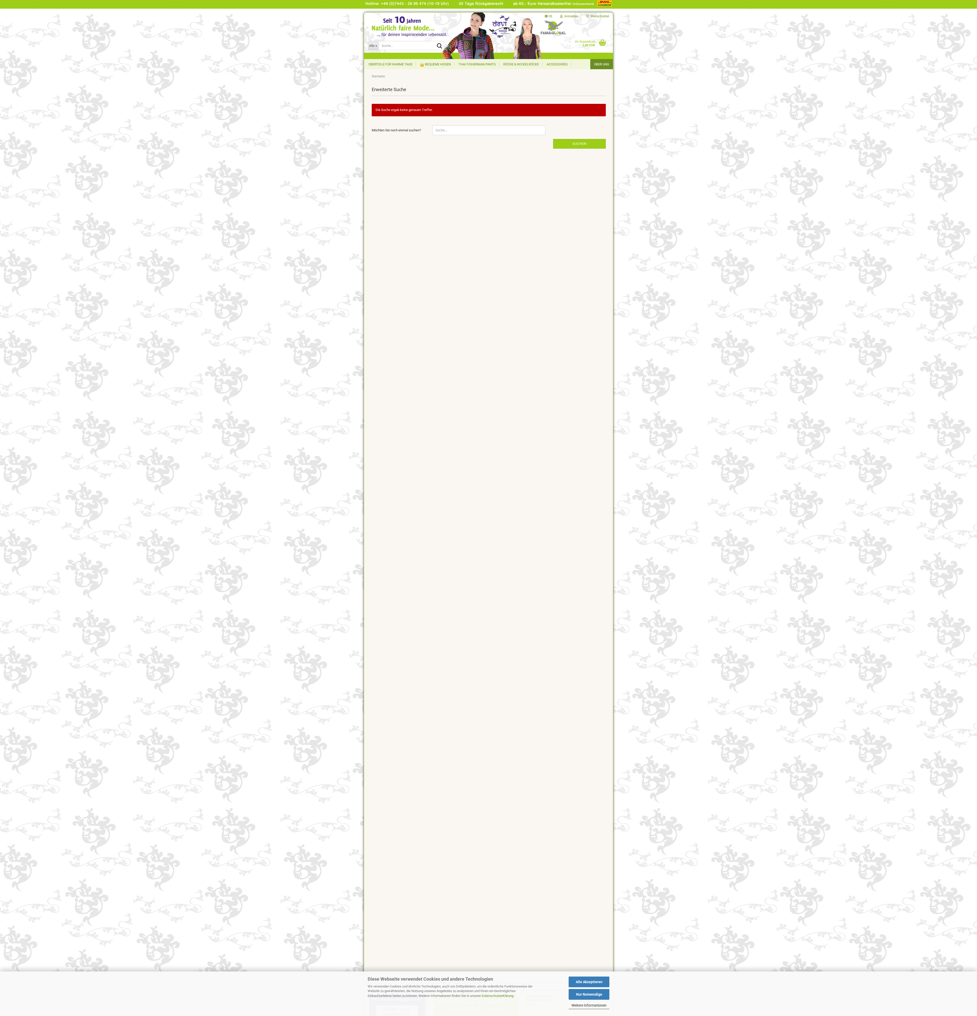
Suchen (579, 144)
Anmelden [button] (570, 16)
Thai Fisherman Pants (477, 64)
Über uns (601, 64)
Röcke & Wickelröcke (521, 64)
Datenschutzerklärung (497, 996)
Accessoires (557, 64)
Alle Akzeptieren (589, 982)
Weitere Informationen (589, 1005)
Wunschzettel (599, 16)
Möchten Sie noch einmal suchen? (396, 130)
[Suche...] (439, 45)
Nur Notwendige (589, 994)
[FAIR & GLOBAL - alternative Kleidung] (415, 33)
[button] (548, 16)
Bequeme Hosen (437, 64)
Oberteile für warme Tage (390, 64)
